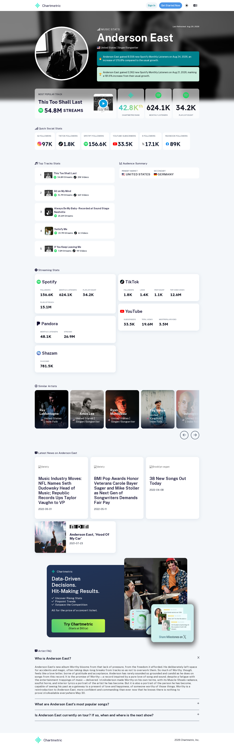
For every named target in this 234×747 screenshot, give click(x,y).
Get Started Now (170, 5)
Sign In (151, 5)
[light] (186, 5)
